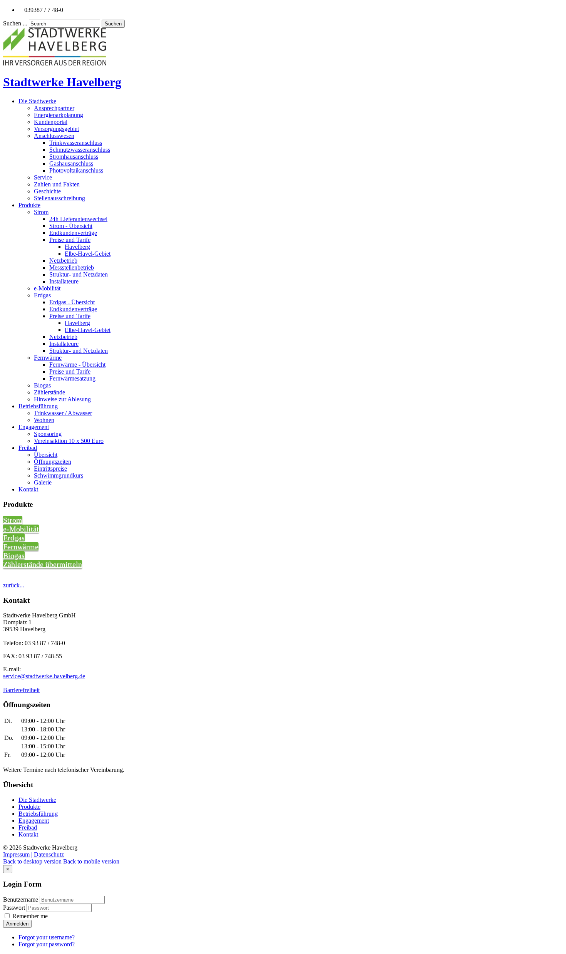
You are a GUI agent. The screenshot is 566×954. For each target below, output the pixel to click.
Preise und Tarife (69, 239)
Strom (41, 212)
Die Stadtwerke (37, 101)
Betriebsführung (38, 406)
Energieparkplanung (58, 115)
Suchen (113, 24)
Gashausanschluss (71, 163)
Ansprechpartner (54, 108)
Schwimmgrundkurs (58, 475)
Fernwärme (48, 357)
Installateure (64, 281)
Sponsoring (48, 434)
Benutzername (20, 899)
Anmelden (17, 924)
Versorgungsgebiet (56, 129)
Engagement (33, 427)
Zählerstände (49, 392)
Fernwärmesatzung (72, 378)
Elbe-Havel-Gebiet (88, 253)
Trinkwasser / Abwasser (63, 413)
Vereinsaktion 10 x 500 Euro (69, 441)
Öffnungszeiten (52, 461)
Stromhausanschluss (73, 156)
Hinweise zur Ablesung (62, 399)
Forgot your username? (46, 937)
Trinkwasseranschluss (75, 142)
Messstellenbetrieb (71, 267)
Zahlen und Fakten (57, 184)
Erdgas (42, 295)
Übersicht (45, 454)
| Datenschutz (47, 854)
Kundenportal (50, 122)
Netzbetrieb (63, 260)
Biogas (42, 385)
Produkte (29, 205)
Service (43, 177)
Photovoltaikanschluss (76, 170)
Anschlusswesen (54, 135)
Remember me (29, 916)
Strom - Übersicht (70, 226)
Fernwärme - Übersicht (77, 364)
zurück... (13, 585)
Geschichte (47, 191)
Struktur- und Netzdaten (78, 274)
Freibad (27, 447)
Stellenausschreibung (59, 198)
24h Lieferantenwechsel (78, 219)
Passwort (15, 907)
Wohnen (44, 420)
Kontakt (28, 489)
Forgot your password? (46, 944)
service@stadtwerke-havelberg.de (44, 676)
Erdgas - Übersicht (72, 302)
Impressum (16, 854)
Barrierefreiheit (21, 690)
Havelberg (77, 246)
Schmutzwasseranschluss (79, 149)
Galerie (43, 482)
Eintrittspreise (50, 468)
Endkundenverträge (73, 233)
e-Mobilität (47, 288)
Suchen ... (15, 23)
